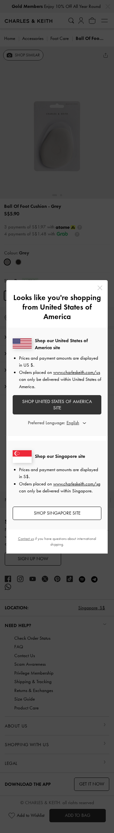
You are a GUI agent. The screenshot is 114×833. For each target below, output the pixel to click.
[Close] (99, 287)
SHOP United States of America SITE (57, 405)
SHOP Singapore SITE (57, 513)
